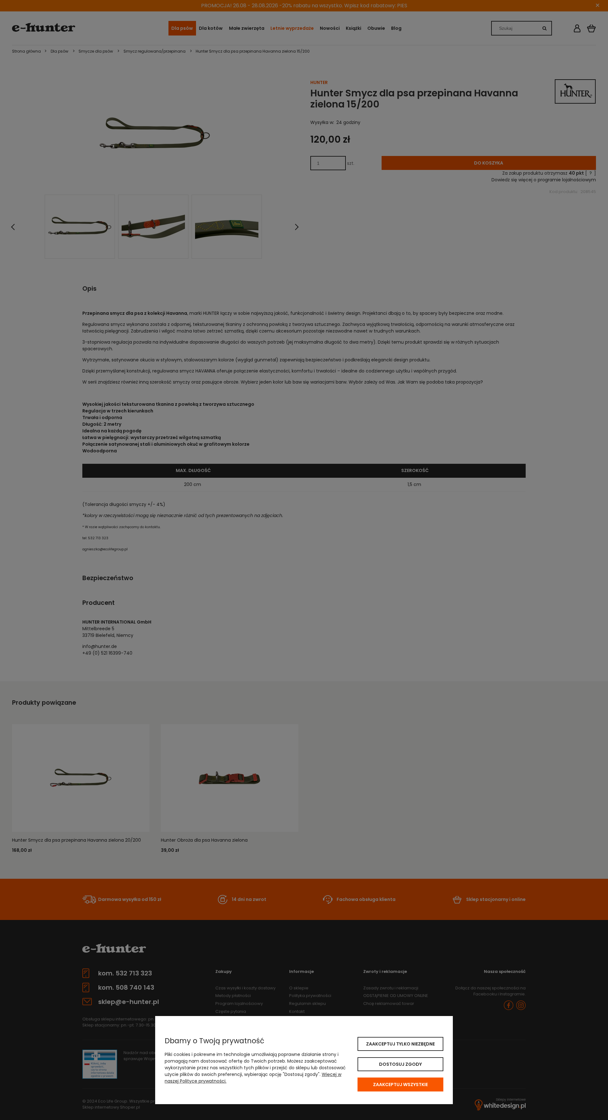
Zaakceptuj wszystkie (400, 1084)
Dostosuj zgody (400, 1064)
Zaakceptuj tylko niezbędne (400, 1044)
